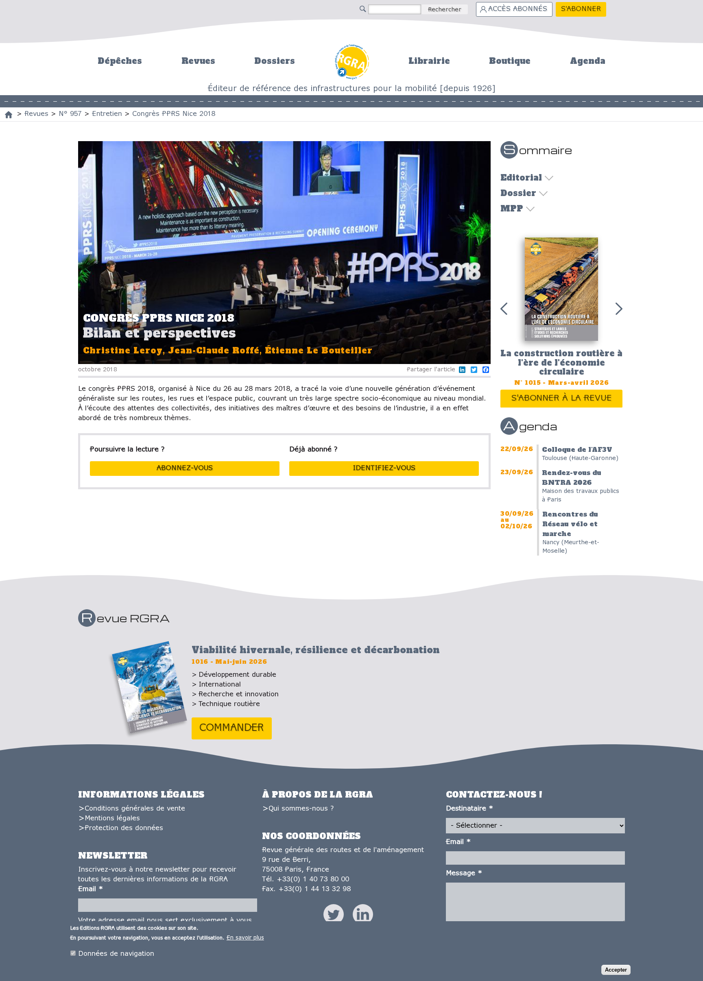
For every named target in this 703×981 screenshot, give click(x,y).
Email (90, 889)
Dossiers (274, 61)
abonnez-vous (185, 468)
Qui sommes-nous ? (301, 809)
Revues (198, 61)
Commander (231, 728)
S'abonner (581, 9)
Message (464, 873)
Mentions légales (112, 818)
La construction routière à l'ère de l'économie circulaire (561, 362)
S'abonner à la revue (561, 398)
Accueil (351, 60)
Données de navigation (116, 954)
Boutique (510, 61)
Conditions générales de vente (135, 809)
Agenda (587, 61)
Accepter (616, 969)
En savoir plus (245, 938)
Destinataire (469, 809)
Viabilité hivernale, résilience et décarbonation (316, 650)
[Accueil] (8, 114)
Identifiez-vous (384, 468)
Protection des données (124, 828)
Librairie (429, 61)
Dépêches (120, 61)
